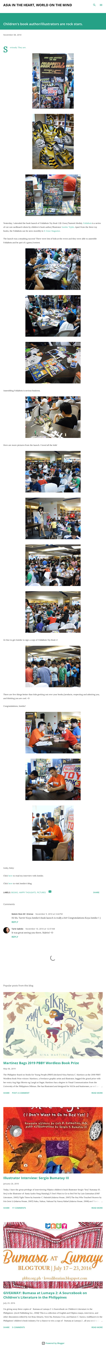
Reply (15, 922)
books (14, 892)
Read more (97, 1093)
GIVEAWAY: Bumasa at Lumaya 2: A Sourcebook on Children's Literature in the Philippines (45, 1295)
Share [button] (96, 892)
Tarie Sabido (17, 928)
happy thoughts (27, 892)
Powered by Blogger (54, 1343)
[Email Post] (50, 892)
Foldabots (87, 223)
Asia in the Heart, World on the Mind (37, 5)
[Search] (94, 5)
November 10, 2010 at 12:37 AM (40, 928)
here (10, 875)
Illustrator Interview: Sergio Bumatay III (36, 1178)
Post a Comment (20, 1093)
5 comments (18, 1327)
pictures (41, 892)
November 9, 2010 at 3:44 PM (49, 914)
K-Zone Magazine (52, 231)
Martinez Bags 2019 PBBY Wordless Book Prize (41, 1063)
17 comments (19, 1208)
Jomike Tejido (68, 227)
